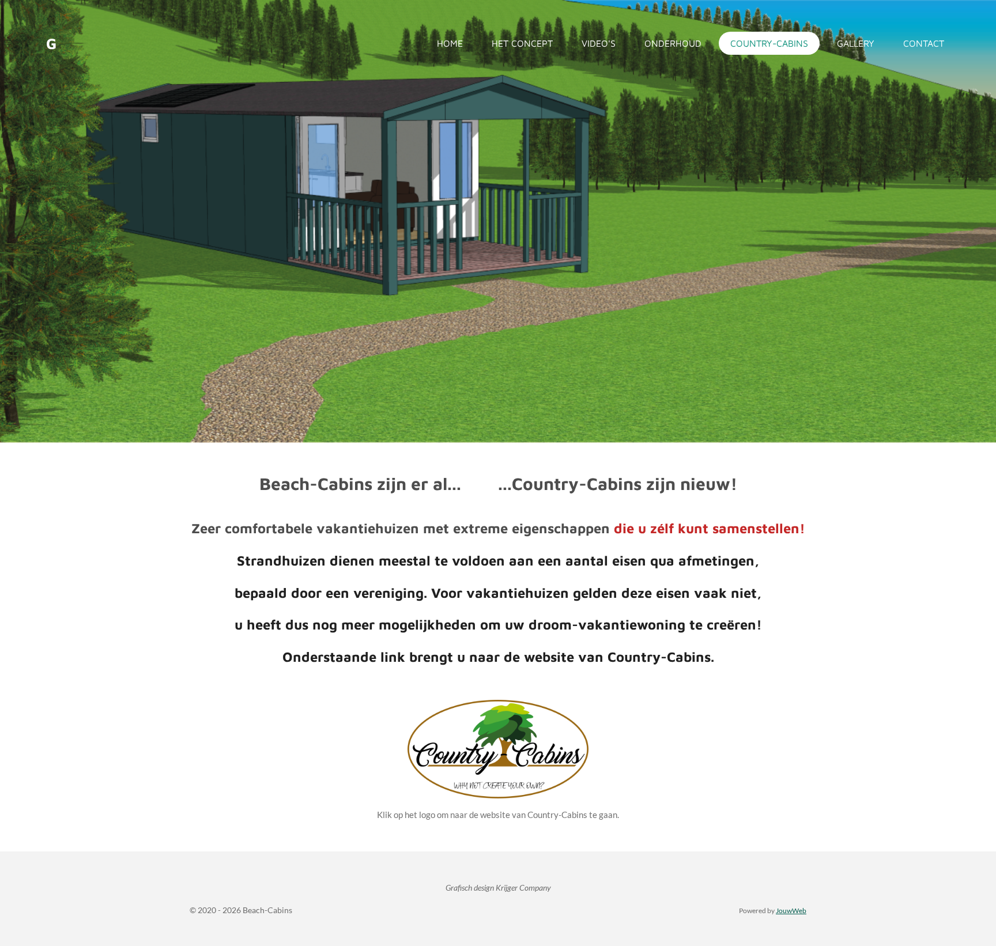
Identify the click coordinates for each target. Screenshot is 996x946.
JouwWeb (791, 910)
